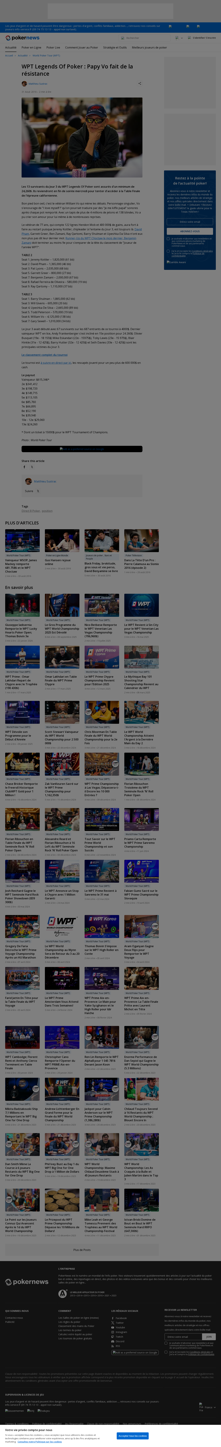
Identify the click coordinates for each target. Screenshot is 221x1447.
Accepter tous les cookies (133, 1435)
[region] (110, 1436)
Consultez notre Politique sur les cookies (40, 1441)
